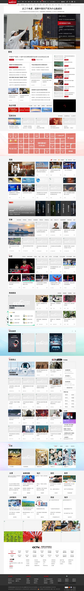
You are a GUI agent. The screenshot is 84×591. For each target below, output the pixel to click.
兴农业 (72, 403)
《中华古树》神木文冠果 (68, 424)
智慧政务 (67, 580)
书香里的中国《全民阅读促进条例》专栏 (55, 513)
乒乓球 (50, 256)
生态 (26, 4)
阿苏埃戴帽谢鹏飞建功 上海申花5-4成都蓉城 (55, 267)
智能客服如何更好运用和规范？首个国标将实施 (17, 74)
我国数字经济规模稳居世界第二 (16, 64)
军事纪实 (30, 219)
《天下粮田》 (11, 466)
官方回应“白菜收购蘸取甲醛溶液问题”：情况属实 (40, 67)
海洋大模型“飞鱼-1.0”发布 (68, 513)
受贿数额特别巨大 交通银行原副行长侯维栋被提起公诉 (14, 193)
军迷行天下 (56, 219)
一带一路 (30, 4)
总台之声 (10, 579)
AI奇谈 (28, 179)
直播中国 (44, 1)
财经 (32, 1)
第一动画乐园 (62, 561)
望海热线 (45, 582)
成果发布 (74, 579)
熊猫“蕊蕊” (41, 324)
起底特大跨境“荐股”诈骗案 (69, 80)
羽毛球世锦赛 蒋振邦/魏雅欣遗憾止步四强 (28, 283)
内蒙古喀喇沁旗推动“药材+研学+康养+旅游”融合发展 (28, 509)
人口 (44, 563)
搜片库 (68, 146)
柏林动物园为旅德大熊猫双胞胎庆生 (24, 96)
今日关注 (38, 391)
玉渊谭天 (43, 105)
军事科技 (41, 219)
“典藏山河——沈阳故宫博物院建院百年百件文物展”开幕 (14, 489)
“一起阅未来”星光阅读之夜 (55, 508)
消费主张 (38, 422)
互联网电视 (36, 579)
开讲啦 (44, 561)
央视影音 (28, 580)
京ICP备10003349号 (26, 589)
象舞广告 (17, 580)
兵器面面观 (35, 219)
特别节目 (72, 446)
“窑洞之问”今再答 (39, 59)
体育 (35, 1)
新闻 (23, 1)
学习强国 (30, 105)
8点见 (35, 105)
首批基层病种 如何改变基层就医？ (28, 434)
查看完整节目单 (69, 387)
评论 (26, 1)
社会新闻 (44, 85)
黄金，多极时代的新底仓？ (55, 489)
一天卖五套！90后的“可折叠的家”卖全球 (14, 403)
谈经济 (66, 403)
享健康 (72, 397)
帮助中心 (35, 582)
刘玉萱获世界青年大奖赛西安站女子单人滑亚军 (42, 283)
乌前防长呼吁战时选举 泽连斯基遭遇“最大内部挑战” (42, 387)
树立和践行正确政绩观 (13, 67)
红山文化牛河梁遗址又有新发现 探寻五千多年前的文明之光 (14, 484)
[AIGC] (63, 1)
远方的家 (38, 438)
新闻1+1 (24, 438)
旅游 (40, 4)
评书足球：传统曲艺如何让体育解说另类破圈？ (28, 484)
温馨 (67, 308)
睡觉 (65, 308)
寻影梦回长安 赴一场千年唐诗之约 (42, 418)
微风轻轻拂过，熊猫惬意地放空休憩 (42, 320)
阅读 (53, 4)
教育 (37, 1)
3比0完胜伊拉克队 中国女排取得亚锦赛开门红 (42, 267)
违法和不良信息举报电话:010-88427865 (49, 587)
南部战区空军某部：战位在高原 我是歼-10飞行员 (69, 247)
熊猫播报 (64, 293)
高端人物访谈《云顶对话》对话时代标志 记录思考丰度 (14, 127)
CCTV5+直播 (62, 256)
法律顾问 (51, 580)
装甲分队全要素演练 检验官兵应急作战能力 (55, 231)
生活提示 (61, 563)
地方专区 (14, 148)
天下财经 (66, 96)
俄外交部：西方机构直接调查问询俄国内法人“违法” (41, 94)
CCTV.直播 (52, 1)
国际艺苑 (53, 563)
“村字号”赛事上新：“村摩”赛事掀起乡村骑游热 (14, 513)
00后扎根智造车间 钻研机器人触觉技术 (14, 434)
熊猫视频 (59, 293)
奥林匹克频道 (29, 256)
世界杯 (35, 256)
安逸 (54, 308)
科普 (44, 4)
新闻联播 (66, 59)
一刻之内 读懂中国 (16, 180)
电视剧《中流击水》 (67, 428)
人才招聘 (51, 582)
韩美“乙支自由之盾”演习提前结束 (14, 247)
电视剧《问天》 (67, 420)
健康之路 (24, 391)
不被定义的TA (57, 179)
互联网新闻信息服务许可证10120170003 (15, 587)
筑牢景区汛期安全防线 (68, 62)
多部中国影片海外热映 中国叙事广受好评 (18, 77)
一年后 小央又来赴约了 (68, 170)
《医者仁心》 (52, 466)
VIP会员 (23, 256)
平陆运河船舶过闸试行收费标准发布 (39, 64)
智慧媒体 (59, 580)
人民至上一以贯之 (22, 67)
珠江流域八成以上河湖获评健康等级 (47, 81)
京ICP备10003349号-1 (33, 589)
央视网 (27, 579)
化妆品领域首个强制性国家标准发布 (42, 513)
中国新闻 (66, 78)
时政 (19, 1)
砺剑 (51, 219)
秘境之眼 (27, 565)
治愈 (65, 324)
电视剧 (55, 446)
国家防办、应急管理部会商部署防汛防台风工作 (17, 69)
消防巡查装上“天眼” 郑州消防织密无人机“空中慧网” (42, 489)
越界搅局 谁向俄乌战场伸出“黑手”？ (65, 40)
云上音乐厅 (73, 115)
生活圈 (52, 565)
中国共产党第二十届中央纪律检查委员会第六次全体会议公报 (29, 57)
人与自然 (27, 563)
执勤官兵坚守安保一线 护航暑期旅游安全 (69, 231)
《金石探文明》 (68, 370)
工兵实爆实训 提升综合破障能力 (55, 247)
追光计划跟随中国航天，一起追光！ (69, 127)
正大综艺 (36, 563)
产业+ (65, 4)
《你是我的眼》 (26, 466)
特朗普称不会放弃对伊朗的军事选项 (39, 89)
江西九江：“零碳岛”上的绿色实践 (42, 484)
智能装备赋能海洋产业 (68, 508)
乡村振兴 (22, 4)
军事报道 (24, 219)
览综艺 (66, 397)
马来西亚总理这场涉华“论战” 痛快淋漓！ (55, 171)
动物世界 (70, 561)
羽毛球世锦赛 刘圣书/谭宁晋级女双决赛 (14, 283)
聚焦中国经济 (49, 105)
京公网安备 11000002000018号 (45, 589)
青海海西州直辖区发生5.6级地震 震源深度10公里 (55, 193)
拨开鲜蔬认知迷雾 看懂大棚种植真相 (42, 403)
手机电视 (35, 580)
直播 (12, 312)
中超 (39, 256)
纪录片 (67, 446)
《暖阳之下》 (66, 466)
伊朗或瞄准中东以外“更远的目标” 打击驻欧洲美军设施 (42, 193)
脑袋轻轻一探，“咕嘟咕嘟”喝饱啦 (55, 320)
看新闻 (66, 394)
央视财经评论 (11, 391)
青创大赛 (70, 159)
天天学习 (11, 59)
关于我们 (59, 579)
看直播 (71, 151)
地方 (19, 4)
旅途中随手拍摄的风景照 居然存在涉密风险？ (42, 371)
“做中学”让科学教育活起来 (68, 489)
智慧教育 (74, 580)
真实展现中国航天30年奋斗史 (69, 422)
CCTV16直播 (69, 256)
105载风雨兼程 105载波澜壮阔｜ (45, 11)
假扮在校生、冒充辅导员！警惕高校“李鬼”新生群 (40, 69)
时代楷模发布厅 (37, 561)
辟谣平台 (45, 580)
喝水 (51, 324)
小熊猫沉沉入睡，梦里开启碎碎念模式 (69, 304)
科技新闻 (32, 85)
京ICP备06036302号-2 (18, 589)
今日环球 (66, 84)
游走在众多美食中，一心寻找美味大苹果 (69, 320)
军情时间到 (69, 219)
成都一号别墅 (30, 322)
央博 (34, 4)
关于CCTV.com (11, 580)
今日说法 (27, 561)
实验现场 (52, 391)
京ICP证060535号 (11, 589)
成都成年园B (17, 322)
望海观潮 (42, 179)
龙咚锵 (69, 179)
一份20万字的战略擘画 (19, 59)
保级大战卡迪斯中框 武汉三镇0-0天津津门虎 (69, 267)
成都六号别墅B (17, 319)
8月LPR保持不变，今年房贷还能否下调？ (55, 484)
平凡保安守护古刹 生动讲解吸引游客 (55, 434)
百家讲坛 (52, 375)
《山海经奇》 (66, 437)
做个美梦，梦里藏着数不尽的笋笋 (42, 304)
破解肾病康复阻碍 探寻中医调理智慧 (28, 387)
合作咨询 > (67, 583)
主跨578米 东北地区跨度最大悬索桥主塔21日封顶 (18, 82)
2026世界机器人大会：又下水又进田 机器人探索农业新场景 (14, 509)
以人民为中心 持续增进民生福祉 (58, 11)
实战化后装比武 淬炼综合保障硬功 (42, 247)
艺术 (56, 4)
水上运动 (51, 287)
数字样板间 (60, 115)
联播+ (33, 59)
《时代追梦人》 (68, 375)
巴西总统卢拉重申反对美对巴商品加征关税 (13, 96)
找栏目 (62, 146)
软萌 (40, 308)
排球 (37, 271)
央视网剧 (62, 159)
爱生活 (66, 400)
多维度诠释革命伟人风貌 (68, 430)
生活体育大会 (66, 115)
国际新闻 (10, 100)
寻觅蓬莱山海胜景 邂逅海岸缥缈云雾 (42, 434)
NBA (43, 256)
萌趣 (51, 308)
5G (61, 4)
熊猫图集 (70, 293)
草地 (37, 308)
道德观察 (52, 438)
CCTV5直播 (55, 256)
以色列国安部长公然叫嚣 (27, 192)
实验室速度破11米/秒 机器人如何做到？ (35, 81)
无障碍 (67, 2)
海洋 (66, 497)
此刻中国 (15, 179)
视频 (29, 1)
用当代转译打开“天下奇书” (68, 438)
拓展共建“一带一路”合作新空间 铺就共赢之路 (67, 19)
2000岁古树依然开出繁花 (68, 426)
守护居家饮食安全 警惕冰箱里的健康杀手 (55, 387)
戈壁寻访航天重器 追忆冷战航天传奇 (28, 418)
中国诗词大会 (45, 565)
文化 (37, 4)
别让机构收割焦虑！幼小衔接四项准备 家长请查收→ (69, 484)
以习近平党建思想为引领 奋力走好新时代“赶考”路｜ (29, 11)
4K (47, 1)
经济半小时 (11, 438)
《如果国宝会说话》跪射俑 (69, 433)
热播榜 (72, 138)
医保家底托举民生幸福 (41, 508)
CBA (46, 256)
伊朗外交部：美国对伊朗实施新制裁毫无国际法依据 (41, 92)
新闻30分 (66, 90)
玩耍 (67, 324)
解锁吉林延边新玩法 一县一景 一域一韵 (28, 513)
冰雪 (37, 287)
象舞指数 (26, 473)
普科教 (72, 400)
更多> (74, 159)
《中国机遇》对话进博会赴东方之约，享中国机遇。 (27, 127)
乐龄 (50, 4)
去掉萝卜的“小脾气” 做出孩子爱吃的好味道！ (55, 403)
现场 (37, 175)
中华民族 (70, 563)
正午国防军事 (39, 235)
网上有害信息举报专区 (48, 579)
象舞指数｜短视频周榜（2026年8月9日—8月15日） (28, 489)
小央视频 (54, 159)
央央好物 (69, 4)
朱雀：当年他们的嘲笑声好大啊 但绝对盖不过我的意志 (42, 171)
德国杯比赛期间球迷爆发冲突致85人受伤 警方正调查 (41, 99)
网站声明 (10, 582)
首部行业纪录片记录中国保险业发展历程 (54, 127)
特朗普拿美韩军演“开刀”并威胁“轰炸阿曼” (14, 418)
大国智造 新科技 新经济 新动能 (40, 127)
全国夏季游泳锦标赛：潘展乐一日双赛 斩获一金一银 (55, 283)
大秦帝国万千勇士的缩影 (68, 434)
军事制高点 (47, 219)
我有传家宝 (53, 561)
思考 (37, 324)
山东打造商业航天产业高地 (63, 22)
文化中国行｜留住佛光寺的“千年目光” (65, 33)
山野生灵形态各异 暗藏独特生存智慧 (28, 403)
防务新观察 (19, 219)
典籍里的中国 (36, 565)
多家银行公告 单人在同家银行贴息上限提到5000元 (18, 72)
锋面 (39, 105)
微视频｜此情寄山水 (62, 16)
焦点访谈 (66, 65)
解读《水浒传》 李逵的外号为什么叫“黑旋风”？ (55, 371)
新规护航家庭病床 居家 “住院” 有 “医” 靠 (55, 418)
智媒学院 (67, 579)
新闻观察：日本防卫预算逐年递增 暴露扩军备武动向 (41, 97)
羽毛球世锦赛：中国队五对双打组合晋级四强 (69, 283)
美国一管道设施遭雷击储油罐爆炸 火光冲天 (69, 193)
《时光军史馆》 (68, 381)
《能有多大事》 (39, 466)
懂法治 (66, 406)
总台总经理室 (18, 579)
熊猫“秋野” (55, 324)
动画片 (61, 446)
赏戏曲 (72, 406)
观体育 (72, 394)
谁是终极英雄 (62, 219)
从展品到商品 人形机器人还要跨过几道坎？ (14, 387)
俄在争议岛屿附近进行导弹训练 (28, 247)
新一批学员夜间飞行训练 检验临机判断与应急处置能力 (42, 231)
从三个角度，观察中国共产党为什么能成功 (42, 8)
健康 (47, 4)
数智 (59, 4)
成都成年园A (30, 319)
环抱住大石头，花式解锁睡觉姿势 (55, 304)
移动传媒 (28, 582)
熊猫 (40, 1)
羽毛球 (10, 287)
